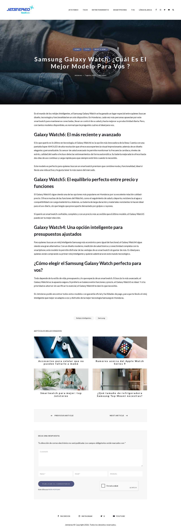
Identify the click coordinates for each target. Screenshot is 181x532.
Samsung (101, 318)
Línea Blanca (145, 10)
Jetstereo (73, 10)
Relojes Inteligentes (83, 318)
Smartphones (120, 10)
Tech (85, 10)
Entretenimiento (100, 10)
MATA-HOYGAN (54, 489)
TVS (133, 10)
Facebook (156, 10)
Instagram (160, 10)
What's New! (100, 49)
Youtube (169, 10)
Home (77, 49)
